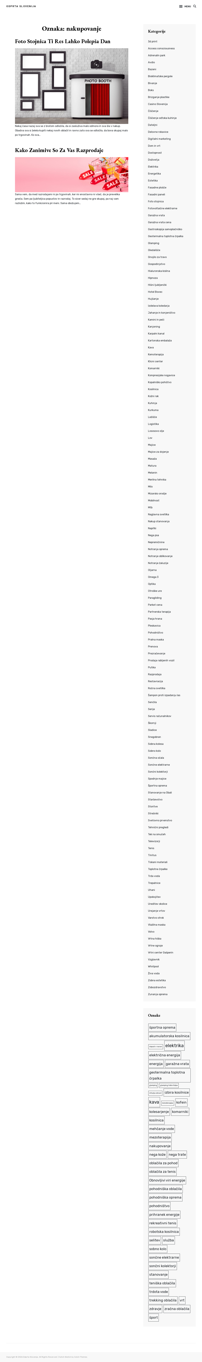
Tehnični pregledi (158, 827)
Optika (152, 583)
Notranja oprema (158, 549)
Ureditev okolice (157, 903)
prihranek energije (164, 1215)
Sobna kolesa (155, 743)
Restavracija (155, 681)
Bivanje (152, 83)
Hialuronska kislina (159, 270)
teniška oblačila (162, 1283)
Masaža (152, 458)
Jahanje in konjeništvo (161, 312)
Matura (152, 465)
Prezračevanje (156, 653)
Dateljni (152, 124)
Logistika (153, 423)
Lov (150, 437)
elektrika (174, 1045)
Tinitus (152, 855)
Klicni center (155, 361)
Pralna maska (156, 639)
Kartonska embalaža (160, 340)
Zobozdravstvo (157, 987)
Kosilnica (153, 389)
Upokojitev (154, 896)
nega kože (157, 1155)
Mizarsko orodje (157, 493)
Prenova (153, 646)
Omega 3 (153, 576)
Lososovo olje (156, 430)
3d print (152, 41)
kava (154, 1102)
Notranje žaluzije (158, 563)
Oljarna (152, 570)
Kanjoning (154, 326)
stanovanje (158, 1274)
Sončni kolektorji (158, 771)
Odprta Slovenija (21, 6)
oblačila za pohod (163, 1163)
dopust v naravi (155, 1047)
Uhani (151, 889)
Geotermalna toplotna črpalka (165, 236)
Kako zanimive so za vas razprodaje (59, 150)
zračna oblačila (176, 1309)
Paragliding (155, 597)
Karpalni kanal (156, 333)
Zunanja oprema (157, 994)
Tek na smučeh (157, 834)
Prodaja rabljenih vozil (161, 660)
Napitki (152, 528)
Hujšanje (153, 298)
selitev (154, 1240)
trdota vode (158, 1292)
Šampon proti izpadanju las (164, 695)
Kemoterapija (156, 354)
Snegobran (154, 736)
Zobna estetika (157, 980)
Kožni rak (153, 396)
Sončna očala (156, 757)
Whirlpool (153, 966)
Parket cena (155, 604)
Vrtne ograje (155, 945)
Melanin (152, 472)
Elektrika (153, 166)
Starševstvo (155, 799)
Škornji (152, 723)
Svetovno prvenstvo (160, 820)
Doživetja (153, 159)
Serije (151, 709)
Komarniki (154, 368)
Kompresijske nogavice (161, 375)
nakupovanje (160, 1146)
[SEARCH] (194, 6)
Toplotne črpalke (157, 869)
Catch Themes (80, 1357)
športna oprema (162, 1027)
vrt (182, 1300)
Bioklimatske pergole (160, 76)
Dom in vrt (154, 145)
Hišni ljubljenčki (157, 284)
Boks (151, 90)
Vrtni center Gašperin (160, 952)
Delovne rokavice (158, 131)
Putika (152, 667)
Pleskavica (154, 625)
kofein (181, 1102)
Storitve (153, 806)
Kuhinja (152, 403)
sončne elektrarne (164, 1257)
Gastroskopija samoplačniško (165, 229)
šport (153, 1317)
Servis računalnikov (159, 716)
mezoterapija (160, 1137)
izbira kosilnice (177, 1092)
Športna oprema (157, 785)
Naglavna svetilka (158, 514)
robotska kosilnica (164, 1232)
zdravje (155, 1309)
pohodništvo (159, 1206)
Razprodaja (154, 674)
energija (156, 1064)
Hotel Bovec (155, 291)
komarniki (180, 1112)
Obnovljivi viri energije (167, 1180)
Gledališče (154, 250)
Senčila (152, 702)
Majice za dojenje (158, 451)
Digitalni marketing (159, 138)
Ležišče (152, 417)
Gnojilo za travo (157, 257)
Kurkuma (153, 410)
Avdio (151, 62)
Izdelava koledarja (158, 305)
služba (168, 1240)
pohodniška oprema (165, 1197)
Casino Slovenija (158, 104)
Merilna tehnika (157, 479)
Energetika (154, 173)
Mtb (150, 507)
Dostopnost (155, 152)
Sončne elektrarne (159, 764)
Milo (150, 486)
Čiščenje (153, 111)
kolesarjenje (159, 1112)
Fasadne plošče (157, 187)
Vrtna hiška (154, 938)
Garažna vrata (156, 215)
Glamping (153, 243)
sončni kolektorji (162, 1266)
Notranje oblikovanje (160, 556)
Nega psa (153, 535)
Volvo (151, 931)
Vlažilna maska (156, 924)
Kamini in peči (156, 319)
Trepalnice (154, 883)
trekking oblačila (163, 1300)
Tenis (151, 848)
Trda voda (154, 876)
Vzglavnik (154, 959)
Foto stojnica (156, 201)
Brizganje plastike (158, 97)
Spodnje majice (157, 778)
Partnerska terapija (159, 611)
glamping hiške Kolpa (169, 1085)
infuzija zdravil (155, 1093)
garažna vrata (177, 1064)
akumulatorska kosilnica (169, 1036)
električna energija (164, 1055)
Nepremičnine (156, 542)
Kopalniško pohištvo (159, 382)
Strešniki (153, 813)
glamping (153, 1085)
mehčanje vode (161, 1129)
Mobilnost (153, 500)
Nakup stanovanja (158, 521)
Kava (151, 347)
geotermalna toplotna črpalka (167, 1075)
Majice (152, 444)
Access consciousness (161, 48)
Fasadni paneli (156, 194)
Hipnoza (153, 277)
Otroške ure (155, 590)
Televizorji (154, 841)
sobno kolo (157, 1249)
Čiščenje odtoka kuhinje (162, 117)
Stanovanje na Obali (160, 792)
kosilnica (156, 1120)
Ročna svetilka (156, 688)
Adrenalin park (156, 55)
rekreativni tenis (162, 1223)
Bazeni (152, 69)
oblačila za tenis (162, 1172)
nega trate (177, 1155)
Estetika (153, 180)
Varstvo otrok (156, 917)
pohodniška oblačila (165, 1189)
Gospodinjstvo (156, 264)
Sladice (152, 730)
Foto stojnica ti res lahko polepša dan (62, 41)
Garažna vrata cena (159, 222)
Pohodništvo (155, 632)
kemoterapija (167, 1103)
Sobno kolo (154, 750)
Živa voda (154, 973)
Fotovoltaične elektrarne (162, 208)
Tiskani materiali (157, 862)
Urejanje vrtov (156, 910)
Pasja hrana (155, 618)
